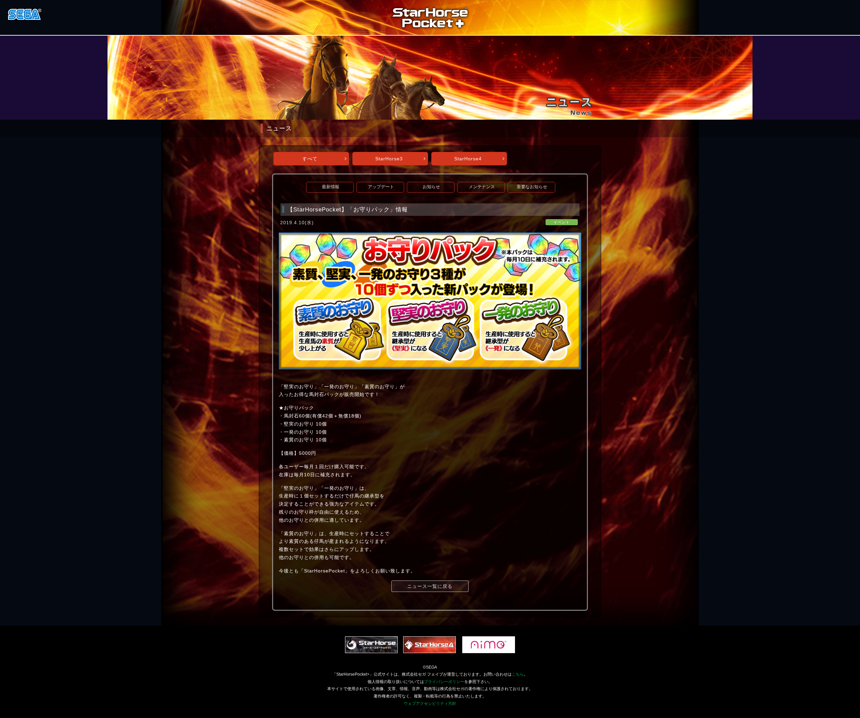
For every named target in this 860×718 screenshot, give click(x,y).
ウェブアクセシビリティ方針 (430, 703)
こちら (518, 674)
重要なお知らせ (532, 187)
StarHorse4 (468, 158)
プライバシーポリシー (444, 681)
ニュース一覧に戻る (430, 586)
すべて (309, 158)
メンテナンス (482, 187)
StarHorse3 (389, 158)
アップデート (381, 187)
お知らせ (431, 187)
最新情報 (330, 187)
